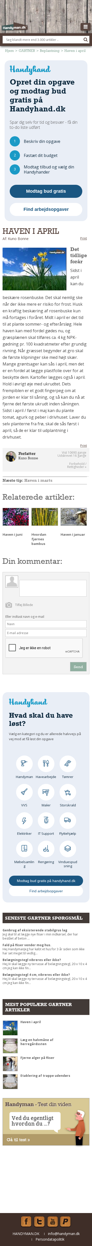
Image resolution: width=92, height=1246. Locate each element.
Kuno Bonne (28, 458)
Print (83, 238)
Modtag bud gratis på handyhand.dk (46, 881)
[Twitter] (39, 1222)
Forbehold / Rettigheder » (76, 465)
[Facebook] (26, 1222)
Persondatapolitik (50, 1239)
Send (78, 667)
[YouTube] (53, 1222)
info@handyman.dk (64, 1233)
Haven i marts (38, 480)
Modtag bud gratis (46, 191)
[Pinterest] (66, 1222)
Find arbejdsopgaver (46, 209)
